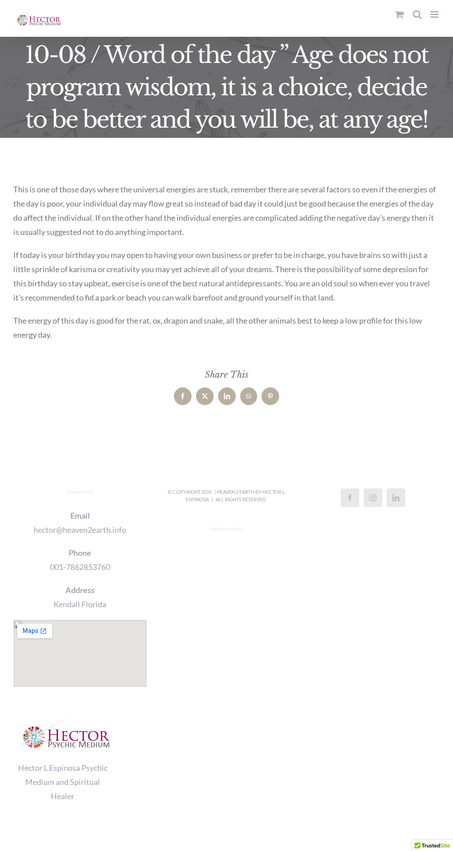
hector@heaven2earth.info (80, 530)
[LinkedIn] (396, 497)
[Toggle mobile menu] (435, 14)
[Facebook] (350, 497)
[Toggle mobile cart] (399, 14)
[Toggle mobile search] (417, 14)
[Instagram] (373, 497)
